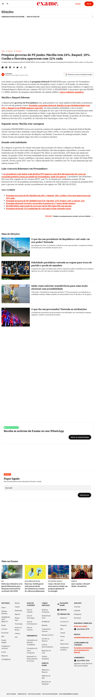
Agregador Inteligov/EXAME (12, 17)
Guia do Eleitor (33, 17)
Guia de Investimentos (32, 623)
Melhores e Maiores (46, 671)
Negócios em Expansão (46, 683)
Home (3, 51)
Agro (62, 640)
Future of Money (18, 629)
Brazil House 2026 (46, 617)
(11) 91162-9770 (83, 629)
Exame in (63, 618)
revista (63, 610)
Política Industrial (45, 658)
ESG (2, 636)
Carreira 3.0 (64, 622)
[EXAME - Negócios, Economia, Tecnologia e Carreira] (47, 3)
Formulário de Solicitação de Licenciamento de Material (83, 650)
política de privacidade (49, 694)
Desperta (63, 625)
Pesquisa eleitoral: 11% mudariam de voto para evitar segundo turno (38, 208)
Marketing (18, 610)
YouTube (77, 607)
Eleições (7, 12)
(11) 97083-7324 (83, 660)
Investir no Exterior (45, 640)
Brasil (3, 625)
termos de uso (22, 694)
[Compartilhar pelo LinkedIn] (10, 67)
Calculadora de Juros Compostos (32, 650)
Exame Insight (3, 641)
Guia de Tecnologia (31, 617)
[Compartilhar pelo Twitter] (17, 67)
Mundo (17, 603)
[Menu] (2, 3)
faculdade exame (64, 604)
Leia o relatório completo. (71, 92)
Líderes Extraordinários (47, 646)
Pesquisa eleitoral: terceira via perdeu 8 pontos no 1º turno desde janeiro (40, 203)
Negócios (4, 656)
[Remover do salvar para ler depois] (25, 67)
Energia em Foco (48, 635)
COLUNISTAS (5, 659)
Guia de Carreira (30, 629)
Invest (3, 652)
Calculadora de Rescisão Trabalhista (32, 642)
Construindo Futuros (46, 630)
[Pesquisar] (7, 3)
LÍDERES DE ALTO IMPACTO (5, 619)
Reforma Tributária (45, 611)
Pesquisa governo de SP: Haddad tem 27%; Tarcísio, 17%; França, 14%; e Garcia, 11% (45, 200)
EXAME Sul (46, 622)
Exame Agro (17, 619)
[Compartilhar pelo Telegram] (14, 67)
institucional (11, 694)
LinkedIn (77, 610)
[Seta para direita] (90, 16)
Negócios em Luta (46, 652)
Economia (4, 633)
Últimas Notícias (4, 612)
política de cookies (34, 694)
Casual (17, 607)
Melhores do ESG (46, 677)
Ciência (17, 633)
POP (16, 637)
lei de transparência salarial (68, 694)
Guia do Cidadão (30, 611)
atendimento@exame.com (83, 637)
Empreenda (64, 644)
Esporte (17, 614)
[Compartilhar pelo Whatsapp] (2, 67)
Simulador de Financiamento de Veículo (32, 659)
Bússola (59, 581)
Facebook (77, 618)
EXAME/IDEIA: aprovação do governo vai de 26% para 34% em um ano (39, 206)
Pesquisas (19, 51)
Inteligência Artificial (5, 647)
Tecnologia (19, 624)
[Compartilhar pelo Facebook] (6, 67)
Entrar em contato (80, 626)
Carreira (4, 629)
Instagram (77, 614)
